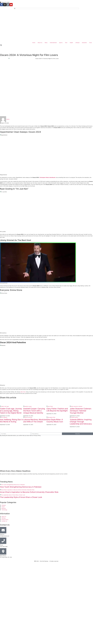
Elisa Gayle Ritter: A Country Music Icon (54, 420)
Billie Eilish (23, 392)
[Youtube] (11, 4)
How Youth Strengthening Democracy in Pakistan (20, 487)
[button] (1, 45)
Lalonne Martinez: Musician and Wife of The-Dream (34, 420)
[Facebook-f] (1, 4)
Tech (66, 42)
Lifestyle (77, 42)
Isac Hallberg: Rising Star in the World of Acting (11, 420)
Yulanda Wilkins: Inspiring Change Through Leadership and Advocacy (81, 421)
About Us (40, 42)
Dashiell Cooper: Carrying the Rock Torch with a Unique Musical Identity (34, 411)
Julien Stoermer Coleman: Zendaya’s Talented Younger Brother (81, 411)
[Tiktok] (7, 4)
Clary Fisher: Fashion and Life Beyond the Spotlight (57, 410)
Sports (60, 42)
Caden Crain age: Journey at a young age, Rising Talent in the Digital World (11, 411)
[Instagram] (4, 4)
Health (71, 42)
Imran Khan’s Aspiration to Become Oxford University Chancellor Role (29, 492)
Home (33, 42)
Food (90, 42)
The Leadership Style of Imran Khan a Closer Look (21, 497)
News (46, 42)
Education (84, 42)
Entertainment (53, 42)
